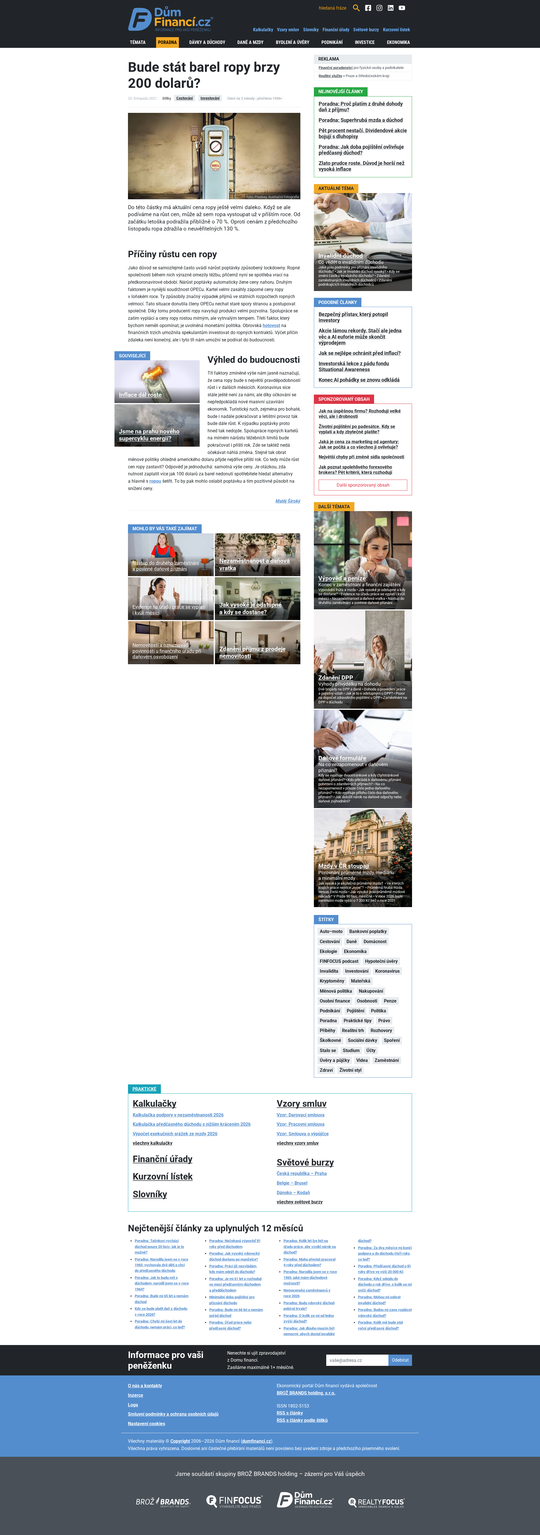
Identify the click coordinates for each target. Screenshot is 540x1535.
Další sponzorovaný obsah (363, 485)
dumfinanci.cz (256, 1441)
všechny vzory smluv (298, 1143)
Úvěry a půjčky (335, 1060)
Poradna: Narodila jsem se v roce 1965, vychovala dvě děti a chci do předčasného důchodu (161, 1265)
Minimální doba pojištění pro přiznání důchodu (232, 1300)
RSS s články (290, 1413)
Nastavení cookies (146, 1423)
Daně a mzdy (250, 42)
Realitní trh (353, 1030)
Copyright (180, 1441)
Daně (351, 941)
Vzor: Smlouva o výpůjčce (303, 1133)
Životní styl (350, 1070)
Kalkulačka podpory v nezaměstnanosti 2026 (178, 1115)
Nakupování (371, 991)
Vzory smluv (288, 29)
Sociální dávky (362, 1040)
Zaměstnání (387, 1060)
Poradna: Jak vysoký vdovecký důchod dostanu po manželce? (234, 1256)
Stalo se (328, 1050)
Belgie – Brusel (292, 1183)
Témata (138, 42)
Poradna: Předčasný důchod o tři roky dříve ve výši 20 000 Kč (384, 1269)
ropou (155, 481)
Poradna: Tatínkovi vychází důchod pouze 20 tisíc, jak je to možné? (159, 1246)
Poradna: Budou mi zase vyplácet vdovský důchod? (385, 1312)
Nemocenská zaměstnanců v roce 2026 (307, 1293)
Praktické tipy (358, 1020)
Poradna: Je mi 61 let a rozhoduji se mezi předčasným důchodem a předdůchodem (235, 1284)
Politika (378, 1010)
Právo (384, 1020)
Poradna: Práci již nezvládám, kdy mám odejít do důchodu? (233, 1269)
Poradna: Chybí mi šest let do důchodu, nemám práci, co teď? (160, 1324)
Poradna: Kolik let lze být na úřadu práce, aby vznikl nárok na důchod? (310, 1246)
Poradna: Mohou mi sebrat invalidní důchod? (379, 1300)
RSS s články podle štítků (302, 1420)
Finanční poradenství (336, 68)
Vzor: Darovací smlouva (301, 1115)
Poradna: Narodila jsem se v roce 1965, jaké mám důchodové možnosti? (310, 1277)
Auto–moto (331, 931)
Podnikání (332, 42)
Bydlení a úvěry (292, 42)
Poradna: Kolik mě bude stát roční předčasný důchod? (380, 1325)
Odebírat (400, 1360)
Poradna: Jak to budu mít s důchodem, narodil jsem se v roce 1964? (162, 1283)
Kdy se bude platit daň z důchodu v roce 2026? (161, 1311)
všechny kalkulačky (152, 1143)
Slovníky (311, 29)
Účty (370, 1050)
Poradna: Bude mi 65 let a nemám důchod (161, 1299)
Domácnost (375, 941)
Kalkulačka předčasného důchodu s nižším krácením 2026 (192, 1124)
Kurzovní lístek (396, 29)
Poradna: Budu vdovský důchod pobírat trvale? (309, 1306)
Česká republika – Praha (302, 1173)
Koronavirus (387, 971)
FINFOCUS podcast (339, 961)
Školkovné (330, 1040)
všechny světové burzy (300, 1202)
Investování (210, 98)
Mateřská (360, 981)
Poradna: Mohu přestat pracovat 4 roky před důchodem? (310, 1262)
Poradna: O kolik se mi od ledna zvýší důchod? (309, 1318)
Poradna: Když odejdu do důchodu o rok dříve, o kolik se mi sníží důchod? (385, 1284)
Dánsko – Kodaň (293, 1192)
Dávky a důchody (207, 42)
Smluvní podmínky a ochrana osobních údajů (173, 1414)
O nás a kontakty (145, 1385)
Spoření (392, 1040)
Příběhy (327, 1030)
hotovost (271, 325)
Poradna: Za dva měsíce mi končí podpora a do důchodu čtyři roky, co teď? (385, 1253)
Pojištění (355, 1010)
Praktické (144, 1089)
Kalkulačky (263, 29)
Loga (133, 1405)
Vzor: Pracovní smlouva (301, 1124)
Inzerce (135, 1395)
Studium (351, 1050)
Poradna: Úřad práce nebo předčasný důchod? (230, 1325)
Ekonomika (398, 42)
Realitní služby (330, 76)
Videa (362, 1060)
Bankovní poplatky (368, 931)
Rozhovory (381, 1030)
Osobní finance (335, 1001)
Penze (390, 1001)
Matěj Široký (288, 501)
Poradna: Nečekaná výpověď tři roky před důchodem (234, 1243)
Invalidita (329, 971)
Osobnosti (367, 1001)
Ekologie (328, 951)
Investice (365, 42)
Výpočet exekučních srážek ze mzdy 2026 (175, 1133)
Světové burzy (366, 29)
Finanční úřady (336, 29)
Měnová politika (336, 991)
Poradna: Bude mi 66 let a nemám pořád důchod (236, 1312)
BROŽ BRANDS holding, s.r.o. (306, 1393)
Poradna (167, 42)
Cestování (184, 98)
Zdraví (326, 1070)
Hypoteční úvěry (381, 961)
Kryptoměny (332, 981)
